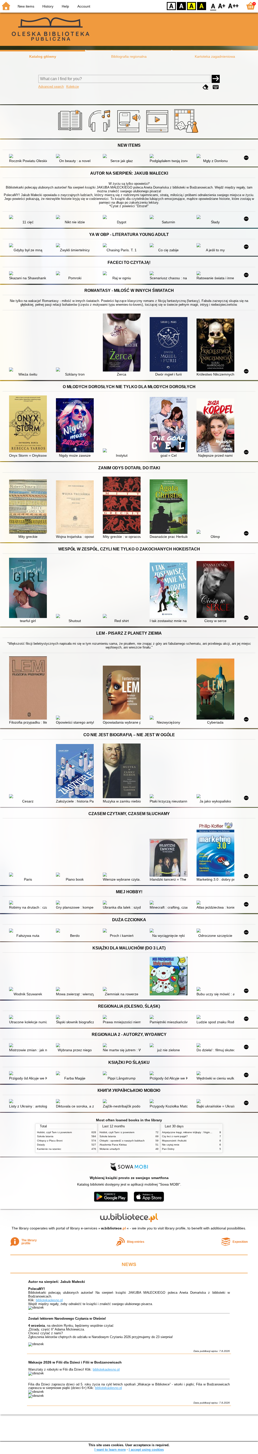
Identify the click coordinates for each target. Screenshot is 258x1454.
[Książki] (70, 133)
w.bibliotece (113, 1228)
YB (191, 6)
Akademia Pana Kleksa (113, 1144)
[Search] (216, 79)
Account (83, 6)
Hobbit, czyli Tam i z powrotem (54, 1132)
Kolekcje (72, 86)
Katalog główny (42, 56)
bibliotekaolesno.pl (49, 1300)
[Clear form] (206, 87)
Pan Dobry (168, 1149)
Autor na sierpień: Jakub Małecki (56, 1282)
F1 (221, 6)
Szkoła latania (45, 1136)
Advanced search (51, 86)
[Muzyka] (100, 133)
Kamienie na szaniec (49, 1149)
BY (201, 6)
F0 (213, 6)
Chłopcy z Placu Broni (49, 1140)
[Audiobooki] (129, 133)
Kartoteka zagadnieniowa (215, 56)
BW (181, 6)
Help (65, 6)
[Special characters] (216, 87)
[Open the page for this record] (29, 156)
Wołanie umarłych (110, 1149)
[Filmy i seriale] (158, 133)
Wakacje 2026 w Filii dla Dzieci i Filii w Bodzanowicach (75, 1362)
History (47, 6)
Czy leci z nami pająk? (175, 1136)
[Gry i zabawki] (187, 133)
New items (26, 6)
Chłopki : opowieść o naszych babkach (122, 1140)
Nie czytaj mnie (170, 1144)
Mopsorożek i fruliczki (174, 1140)
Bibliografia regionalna (129, 56)
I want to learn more (110, 1449)
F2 (233, 6)
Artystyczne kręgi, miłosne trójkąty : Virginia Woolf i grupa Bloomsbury (202, 1132)
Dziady (41, 1144)
